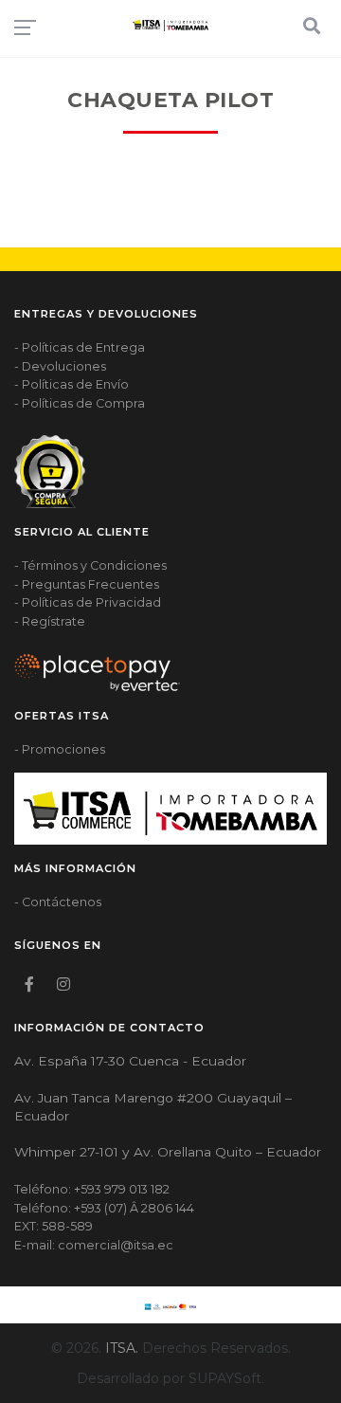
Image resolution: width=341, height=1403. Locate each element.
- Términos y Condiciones (90, 565)
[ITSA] (170, 25)
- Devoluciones (60, 366)
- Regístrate (49, 621)
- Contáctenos (57, 902)
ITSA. (121, 1348)
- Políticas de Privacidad (87, 602)
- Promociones (59, 749)
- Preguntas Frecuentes (86, 584)
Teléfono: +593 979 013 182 (92, 1189)
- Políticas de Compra (79, 403)
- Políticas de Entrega (79, 347)
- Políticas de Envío (71, 384)
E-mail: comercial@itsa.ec (93, 1245)
